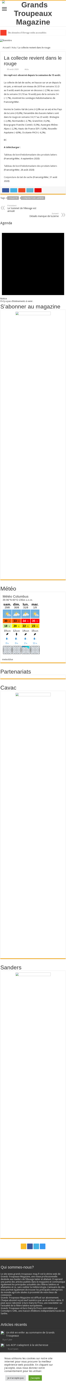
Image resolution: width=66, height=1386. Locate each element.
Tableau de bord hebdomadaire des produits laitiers (30, 154)
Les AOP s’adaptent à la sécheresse (27, 1345)
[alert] (33, 263)
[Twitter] (36, 1246)
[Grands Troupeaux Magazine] (33, 13)
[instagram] (42, 1246)
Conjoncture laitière (33, 198)
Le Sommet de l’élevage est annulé (21, 208)
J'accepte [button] (35, 1378)
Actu (14, 47)
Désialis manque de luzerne (44, 215)
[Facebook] (30, 1246)
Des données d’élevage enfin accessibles (27, 32)
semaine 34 (52, 94)
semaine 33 (15, 94)
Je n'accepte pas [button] (15, 1378)
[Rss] (23, 1246)
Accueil (6, 47)
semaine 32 (51, 86)
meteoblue (7, 659)
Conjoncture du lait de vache (18, 177)
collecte (13, 198)
